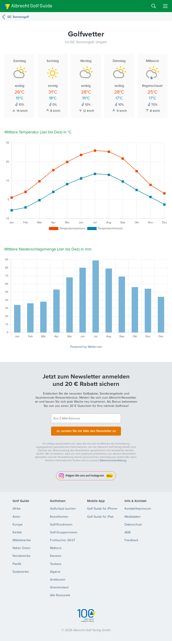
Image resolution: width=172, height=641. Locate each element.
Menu (165, 6)
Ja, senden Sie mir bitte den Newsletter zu (86, 431)
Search (153, 6)
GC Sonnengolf (18, 17)
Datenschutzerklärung (113, 460)
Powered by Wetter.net (86, 346)
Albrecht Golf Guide (31, 6)
